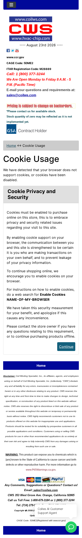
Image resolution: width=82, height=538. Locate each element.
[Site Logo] (41, 29)
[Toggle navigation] (11, 5)
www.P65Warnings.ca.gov (41, 469)
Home (11, 145)
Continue (66, 346)
